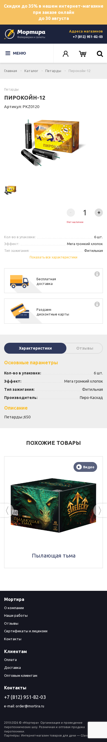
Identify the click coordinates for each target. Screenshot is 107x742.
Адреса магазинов (86, 31)
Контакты (12, 639)
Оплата (10, 659)
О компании (14, 608)
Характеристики (35, 348)
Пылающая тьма (53, 555)
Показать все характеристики (53, 257)
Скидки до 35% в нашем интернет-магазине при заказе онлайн (53, 12)
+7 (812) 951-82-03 (88, 36)
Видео (88, 467)
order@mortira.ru (30, 706)
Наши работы (16, 615)
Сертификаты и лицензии (25, 631)
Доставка (12, 667)
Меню (19, 53)
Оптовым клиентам (20, 675)
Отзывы (84, 348)
